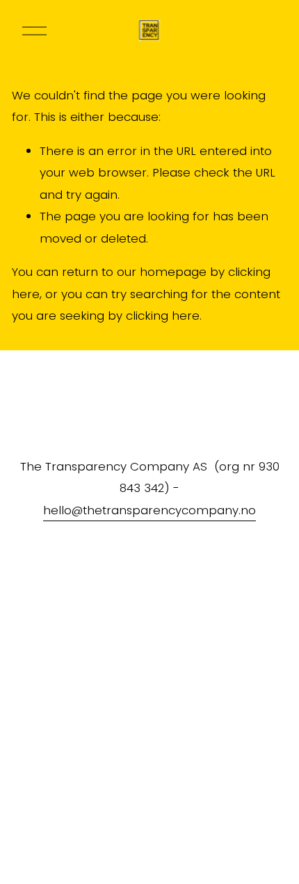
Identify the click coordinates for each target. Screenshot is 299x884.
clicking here (163, 315)
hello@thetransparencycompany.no (149, 510)
